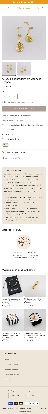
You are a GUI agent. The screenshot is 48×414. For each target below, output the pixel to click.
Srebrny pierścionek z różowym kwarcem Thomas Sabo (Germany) (34, 335)
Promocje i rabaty (11, 364)
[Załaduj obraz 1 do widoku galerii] (9, 69)
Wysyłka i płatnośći (11, 369)
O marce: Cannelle (12, 170)
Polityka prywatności (39, 408)
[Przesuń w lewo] (19, 261)
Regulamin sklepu (25, 411)
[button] (4, 7)
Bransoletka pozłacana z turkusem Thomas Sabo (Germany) (11, 301)
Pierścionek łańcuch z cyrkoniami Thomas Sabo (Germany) (33, 301)
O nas (6, 359)
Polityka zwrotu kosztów (23, 408)
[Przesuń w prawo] (28, 261)
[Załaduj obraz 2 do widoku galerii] (24, 69)
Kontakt (7, 379)
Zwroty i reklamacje (11, 374)
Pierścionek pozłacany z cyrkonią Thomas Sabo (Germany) (11, 335)
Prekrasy (10, 408)
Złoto (5, 145)
